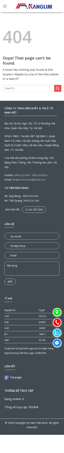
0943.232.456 (22, 175)
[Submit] (57, 88)
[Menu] (5, 6)
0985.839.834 (39, 175)
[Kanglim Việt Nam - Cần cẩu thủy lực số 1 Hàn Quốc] (34, 6)
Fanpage (15, 377)
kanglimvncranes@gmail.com (29, 179)
